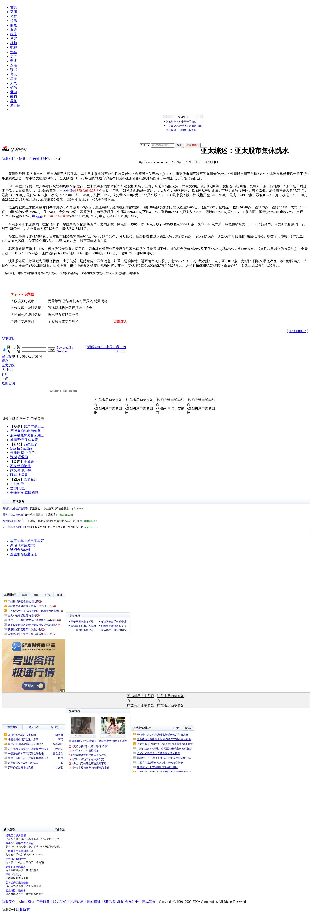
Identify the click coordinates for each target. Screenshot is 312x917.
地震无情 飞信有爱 (24, 440)
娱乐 (13, 21)
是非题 (15, 452)
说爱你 (23, 457)
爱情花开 (30, 479)
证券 (22, 158)
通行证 (15, 105)
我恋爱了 (30, 444)
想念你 (15, 470)
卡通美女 (17, 492)
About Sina (26, 901)
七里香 (23, 475)
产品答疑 (149, 901)
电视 (13, 47)
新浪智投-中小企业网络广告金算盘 (43, 508)
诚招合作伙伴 (20, 550)
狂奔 (13, 475)
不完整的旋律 (20, 466)
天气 (13, 83)
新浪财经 (8, 158)
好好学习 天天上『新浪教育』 (38, 514)
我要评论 (8, 339)
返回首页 (8, 383)
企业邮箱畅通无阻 (23, 554)
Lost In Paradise (21, 448)
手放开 (29, 461)
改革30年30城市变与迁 (27, 541)
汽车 (13, 52)
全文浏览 (8, 365)
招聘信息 (77, 901)
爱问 (13, 92)
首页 (13, 7)
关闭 (5, 378)
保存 (5, 361)
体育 (13, 16)
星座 (13, 78)
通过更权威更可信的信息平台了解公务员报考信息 (50, 526)
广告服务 (43, 901)
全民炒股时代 (39, 158)
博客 (13, 38)
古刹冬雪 (17, 484)
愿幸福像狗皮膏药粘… (27, 435)
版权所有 (23, 909)
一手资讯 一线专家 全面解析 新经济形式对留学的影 (50, 520)
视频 (13, 43)
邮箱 (13, 96)
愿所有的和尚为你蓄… (27, 431)
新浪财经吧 (297, 331)
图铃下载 (8, 418)
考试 (13, 74)
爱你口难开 (18, 488)
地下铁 (26, 470)
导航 (13, 101)
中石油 (37, 216)
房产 (13, 56)
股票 (13, 29)
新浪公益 (23, 418)
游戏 (13, 61)
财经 (13, 25)
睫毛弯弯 (28, 452)
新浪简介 (8, 901)
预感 (13, 457)
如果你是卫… (34, 426)
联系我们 (60, 901)
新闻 (13, 12)
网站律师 (94, 901)
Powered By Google (65, 349)
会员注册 (132, 901)
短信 (13, 87)
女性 (13, 65)
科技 (13, 34)
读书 (13, 70)
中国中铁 (66, 190)
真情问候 (31, 492)
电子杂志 (37, 418)
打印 (5, 374)
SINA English (113, 901)
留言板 (7, 356)
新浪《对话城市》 (23, 545)
